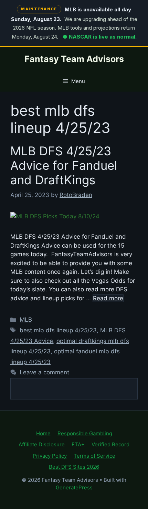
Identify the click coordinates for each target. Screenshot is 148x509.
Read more (108, 298)
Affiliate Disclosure (42, 444)
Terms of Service (94, 456)
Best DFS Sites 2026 (74, 467)
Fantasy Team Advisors (74, 59)
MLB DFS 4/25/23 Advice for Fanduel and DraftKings (63, 165)
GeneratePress (74, 487)
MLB (26, 319)
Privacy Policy (50, 456)
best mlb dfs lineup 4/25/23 (58, 330)
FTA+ (78, 444)
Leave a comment (44, 372)
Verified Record (110, 444)
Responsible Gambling (84, 433)
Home (43, 433)
